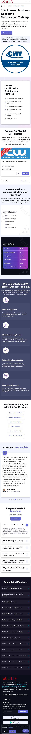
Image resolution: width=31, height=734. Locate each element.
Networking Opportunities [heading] (12, 360)
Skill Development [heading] (9, 310)
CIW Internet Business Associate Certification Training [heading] (15, 14)
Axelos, (4, 688)
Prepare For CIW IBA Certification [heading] (15, 132)
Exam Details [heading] (8, 244)
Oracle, (25, 684)
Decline (5, 731)
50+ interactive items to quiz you (15, 98)
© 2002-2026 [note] (15, 694)
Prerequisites (7, 263)
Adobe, (24, 686)
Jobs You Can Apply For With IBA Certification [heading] (15, 406)
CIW (10, 6)
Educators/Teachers (15, 431)
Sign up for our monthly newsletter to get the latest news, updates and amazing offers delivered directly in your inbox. (15, 706)
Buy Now (25, 173)
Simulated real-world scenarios (14, 106)
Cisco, (4, 686)
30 (20, 252)
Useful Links (6, 699)
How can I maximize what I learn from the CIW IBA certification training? (14, 561)
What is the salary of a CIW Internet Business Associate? (13, 554)
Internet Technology (13, 215)
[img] (15, 153)
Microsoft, (20, 684)
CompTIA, (9, 686)
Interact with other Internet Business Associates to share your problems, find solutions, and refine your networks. (13, 364)
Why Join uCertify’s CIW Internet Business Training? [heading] (15, 285)
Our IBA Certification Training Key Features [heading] (11, 89)
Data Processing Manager (13, 491)
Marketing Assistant (15, 422)
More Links (6, 702)
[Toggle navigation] (29, 1)
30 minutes (23, 259)
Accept (12, 731)
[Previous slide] (2, 180)
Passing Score (7, 256)
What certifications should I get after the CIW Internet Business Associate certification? (14, 569)
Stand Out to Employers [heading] (11, 335)
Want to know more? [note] (15, 515)
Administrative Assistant (15, 417)
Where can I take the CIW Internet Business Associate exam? (13, 547)
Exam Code (7, 248)
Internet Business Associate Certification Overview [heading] (15, 192)
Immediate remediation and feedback (14, 114)
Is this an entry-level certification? (13, 525)
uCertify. (14, 694)
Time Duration (7, 259)
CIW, (13, 686)
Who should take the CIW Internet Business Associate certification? (13, 541)
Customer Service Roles (15, 412)
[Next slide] (6, 180)
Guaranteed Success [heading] (10, 385)
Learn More (10, 727)
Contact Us (16, 518)
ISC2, (19, 686)
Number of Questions (9, 252)
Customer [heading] (15, 447)
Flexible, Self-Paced (12, 118)
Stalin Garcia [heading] (11, 489)
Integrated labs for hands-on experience (14, 102)
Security (9, 224)
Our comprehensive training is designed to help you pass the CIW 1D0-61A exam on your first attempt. (15, 390)
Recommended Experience (11, 266)
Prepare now (6, 33)
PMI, (16, 686)
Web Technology (11, 218)
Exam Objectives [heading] (10, 212)
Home (3, 6)
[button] (9, 499)
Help (26, 731)
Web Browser (10, 221)
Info (19, 173)
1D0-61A (22, 248)
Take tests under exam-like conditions (14, 110)
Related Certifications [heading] (15, 582)
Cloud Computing (11, 227)
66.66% (22, 256)
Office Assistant (15, 426)
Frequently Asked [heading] (15, 509)
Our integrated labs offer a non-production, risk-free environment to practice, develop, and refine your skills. (14, 314)
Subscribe (23, 711)
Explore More (24, 181)
